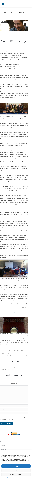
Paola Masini (23, 353)
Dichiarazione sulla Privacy (19, 477)
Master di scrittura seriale (15, 353)
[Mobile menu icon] (3, 4)
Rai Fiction (4, 355)
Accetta (16, 466)
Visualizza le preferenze (16, 474)
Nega (16, 470)
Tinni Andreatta (23, 355)
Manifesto (2, 445)
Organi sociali (3, 441)
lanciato (17, 55)
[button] (30, 452)
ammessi (6, 68)
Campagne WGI (4, 21)
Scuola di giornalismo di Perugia (13, 355)
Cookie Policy (10, 477)
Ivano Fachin (10, 66)
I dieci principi (3, 449)
